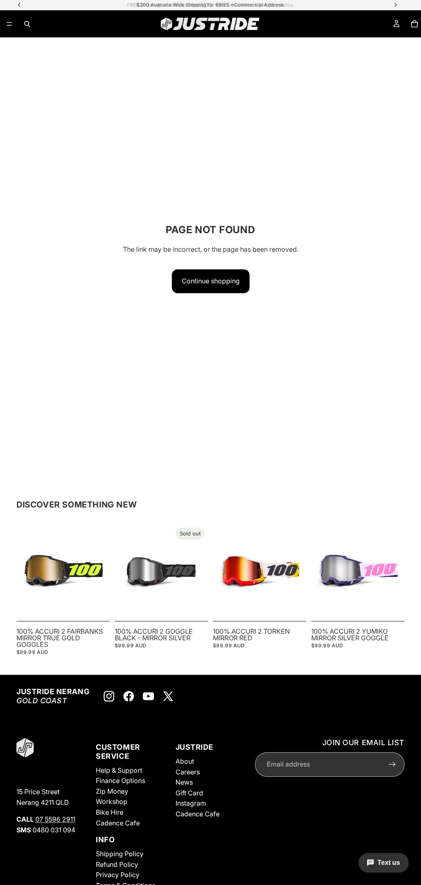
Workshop (111, 801)
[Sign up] (392, 764)
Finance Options (120, 780)
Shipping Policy (119, 854)
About (185, 761)
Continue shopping (211, 281)
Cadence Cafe (118, 822)
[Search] (27, 24)
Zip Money (112, 791)
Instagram (191, 803)
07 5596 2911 (55, 819)
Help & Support (119, 770)
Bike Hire (109, 812)
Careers (188, 771)
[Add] (97, 605)
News (184, 782)
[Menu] (9, 23)
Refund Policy (117, 864)
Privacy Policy (117, 875)
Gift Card (189, 792)
